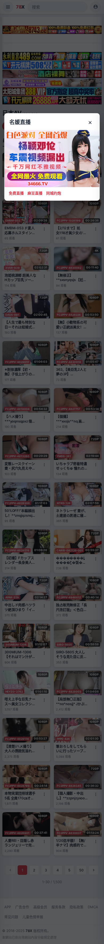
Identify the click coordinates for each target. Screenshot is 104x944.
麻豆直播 (34, 193)
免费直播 (16, 193)
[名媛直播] (52, 472)
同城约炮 (53, 193)
